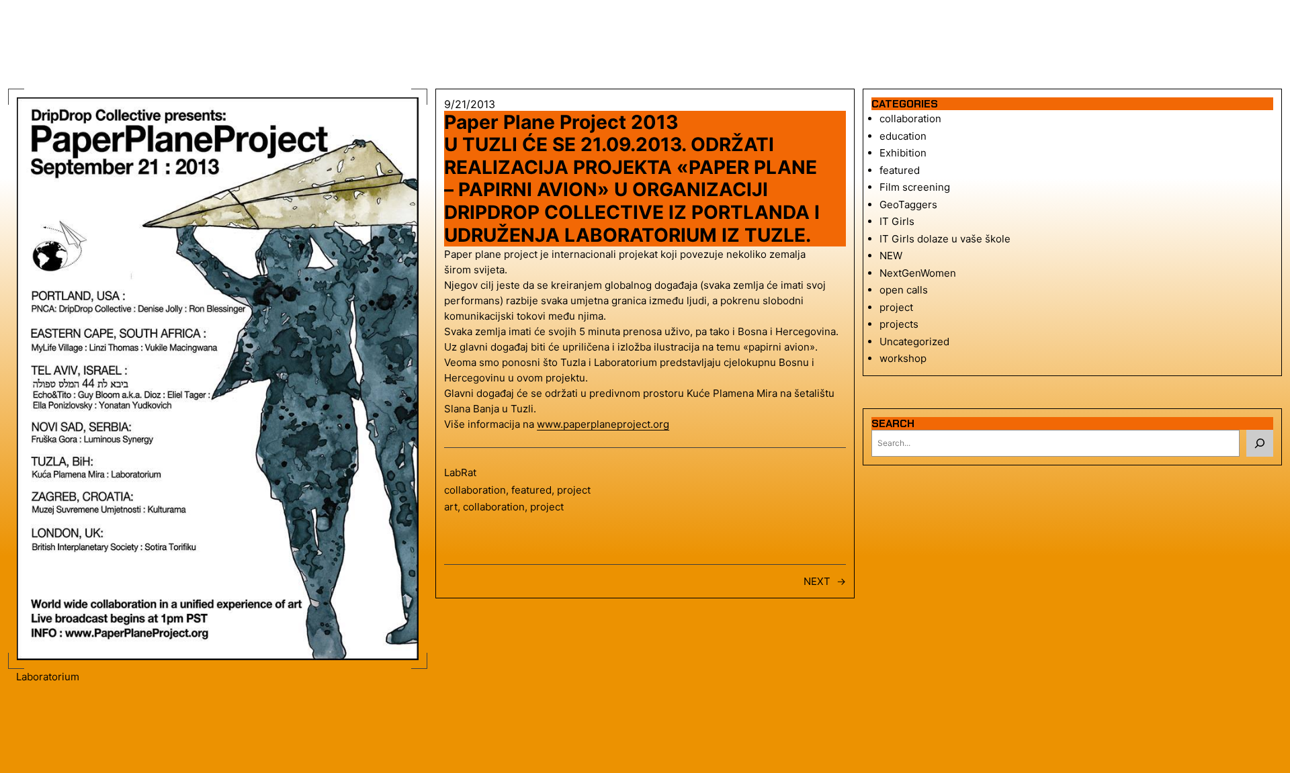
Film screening (914, 187)
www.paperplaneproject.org (603, 424)
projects (898, 324)
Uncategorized (914, 341)
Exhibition (903, 152)
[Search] (1259, 443)
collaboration (475, 490)
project (574, 490)
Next (817, 581)
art (451, 506)
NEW (890, 255)
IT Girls (896, 221)
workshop (903, 358)
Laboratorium (47, 676)
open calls (903, 289)
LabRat (460, 472)
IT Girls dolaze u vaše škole (944, 238)
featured (531, 490)
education (903, 136)
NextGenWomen (917, 273)
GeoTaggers (908, 204)
